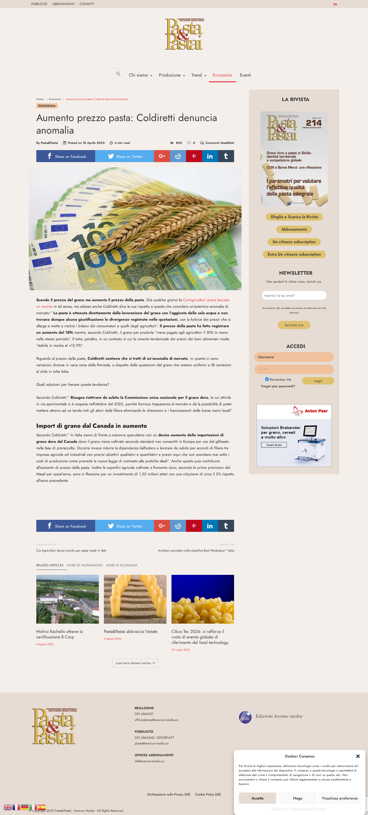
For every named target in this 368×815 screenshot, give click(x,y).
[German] (25, 806)
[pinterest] (194, 156)
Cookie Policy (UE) (208, 794)
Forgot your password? (278, 386)
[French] (16, 806)
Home (40, 99)
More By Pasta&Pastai (84, 565)
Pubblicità (39, 4)
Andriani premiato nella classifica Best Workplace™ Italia (196, 547)
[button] (357, 756)
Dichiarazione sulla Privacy (308, 808)
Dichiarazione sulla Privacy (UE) (168, 794)
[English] (8, 806)
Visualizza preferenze (340, 798)
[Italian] (33, 806)
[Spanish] (42, 806)
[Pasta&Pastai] (184, 15)
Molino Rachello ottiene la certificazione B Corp (59, 634)
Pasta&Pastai (49, 143)
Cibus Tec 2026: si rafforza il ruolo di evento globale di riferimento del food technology (199, 637)
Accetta (258, 798)
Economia (55, 99)
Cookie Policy (280, 808)
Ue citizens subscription (294, 242)
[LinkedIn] (335, 4)
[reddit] (178, 156)
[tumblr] (226, 156)
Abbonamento (294, 229)
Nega (297, 798)
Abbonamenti (63, 4)
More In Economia (121, 565)
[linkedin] (210, 156)
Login (318, 380)
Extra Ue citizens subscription (294, 254)
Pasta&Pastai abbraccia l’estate (130, 631)
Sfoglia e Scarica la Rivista (294, 217)
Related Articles (49, 565)
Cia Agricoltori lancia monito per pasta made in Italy (71, 547)
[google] (162, 156)
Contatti (87, 4)
